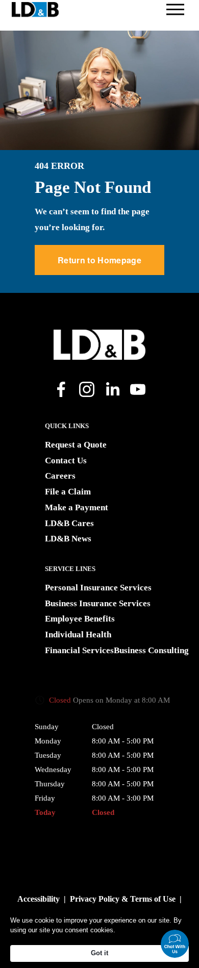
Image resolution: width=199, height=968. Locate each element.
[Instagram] (87, 389)
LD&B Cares (69, 523)
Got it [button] (99, 953)
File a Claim (68, 492)
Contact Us (66, 460)
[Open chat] (175, 944)
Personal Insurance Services (98, 587)
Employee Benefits (80, 619)
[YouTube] (138, 389)
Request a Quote (76, 445)
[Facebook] (61, 389)
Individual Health (78, 634)
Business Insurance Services (98, 603)
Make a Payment (76, 507)
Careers (60, 476)
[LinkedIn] (112, 389)
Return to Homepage (99, 260)
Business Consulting (151, 650)
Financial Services (79, 650)
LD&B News (68, 538)
